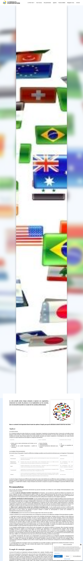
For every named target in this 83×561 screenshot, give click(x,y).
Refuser (67, 556)
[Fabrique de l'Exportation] (11, 2)
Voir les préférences (77, 556)
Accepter (58, 556)
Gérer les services (57, 553)
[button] (80, 544)
